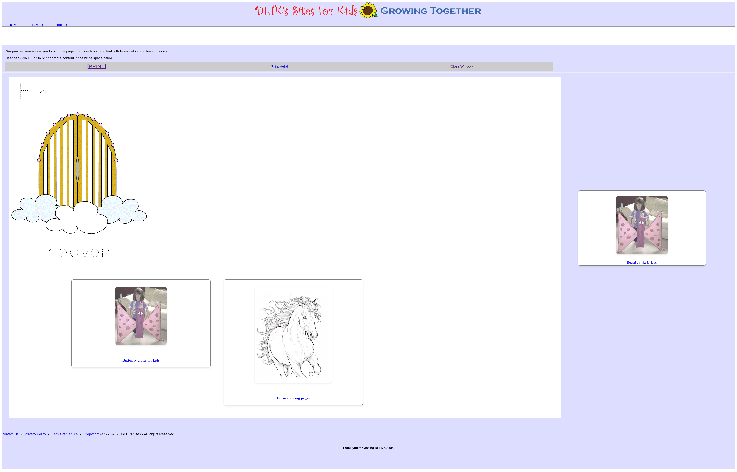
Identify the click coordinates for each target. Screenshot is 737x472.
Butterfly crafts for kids (140, 360)
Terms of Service (65, 434)
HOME (13, 25)
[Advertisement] (368, 35)
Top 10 (61, 25)
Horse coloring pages (293, 398)
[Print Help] (279, 66)
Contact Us (10, 434)
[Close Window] (462, 66)
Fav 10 (37, 25)
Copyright (92, 434)
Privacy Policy (35, 434)
